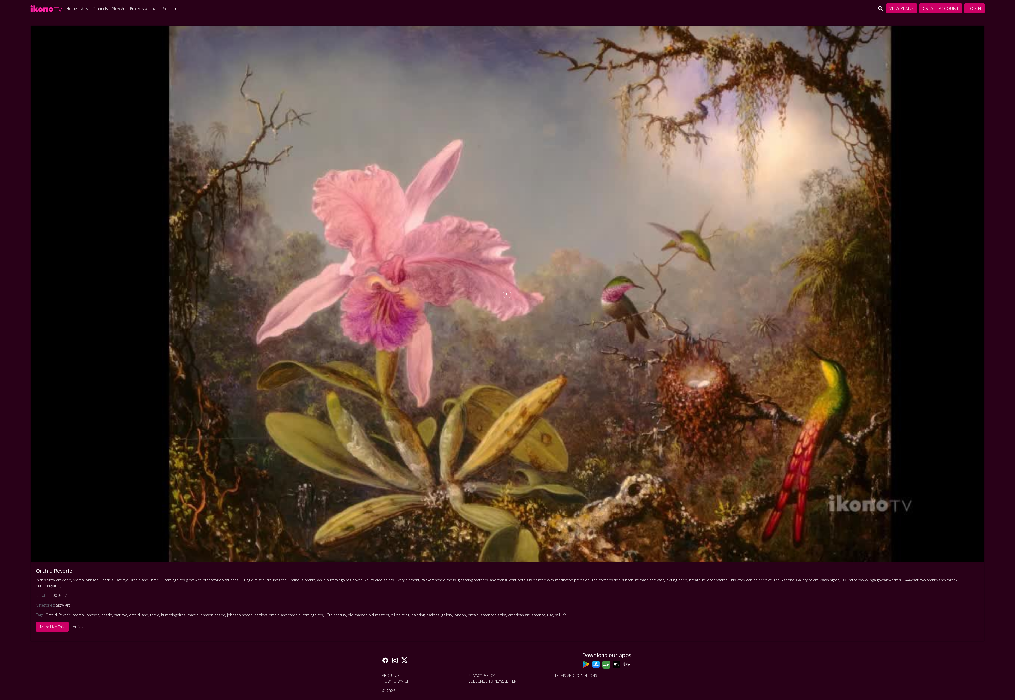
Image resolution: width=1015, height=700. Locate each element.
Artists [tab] (78, 626)
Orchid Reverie (54, 570)
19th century (335, 614)
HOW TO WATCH (396, 681)
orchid (134, 614)
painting (418, 614)
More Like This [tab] (52, 626)
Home (71, 8)
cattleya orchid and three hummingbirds (289, 614)
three (154, 614)
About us (391, 675)
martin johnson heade (206, 614)
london (460, 614)
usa (550, 614)
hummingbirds (173, 614)
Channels (100, 8)
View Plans (901, 8)
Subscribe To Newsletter (492, 681)
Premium (169, 8)
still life (560, 614)
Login (974, 8)
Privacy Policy (481, 675)
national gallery (439, 614)
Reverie (65, 614)
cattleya (120, 614)
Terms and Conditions (576, 675)
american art (519, 614)
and (145, 614)
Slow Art (119, 8)
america (538, 614)
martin (78, 614)
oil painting (400, 614)
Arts (84, 8)
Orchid (51, 614)
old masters (378, 614)
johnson (92, 614)
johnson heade (240, 614)
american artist (493, 614)
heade (106, 614)
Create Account (941, 8)
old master (357, 614)
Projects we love (144, 8)
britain (473, 614)
